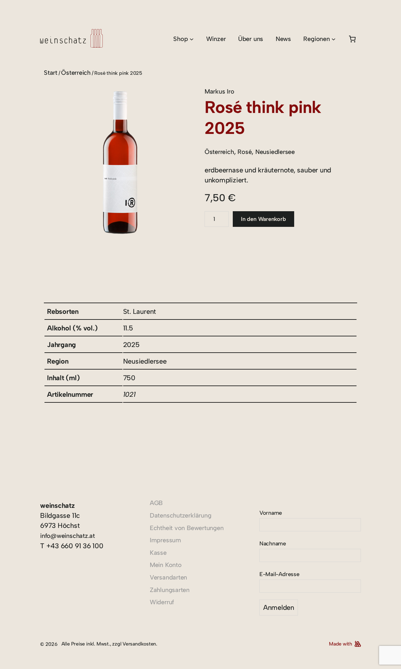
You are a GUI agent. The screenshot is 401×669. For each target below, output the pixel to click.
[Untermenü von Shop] (192, 39)
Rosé (244, 152)
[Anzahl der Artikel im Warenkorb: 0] (352, 39)
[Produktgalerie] (120, 162)
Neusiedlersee (275, 152)
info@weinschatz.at (67, 535)
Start (50, 72)
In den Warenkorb (263, 219)
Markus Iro (219, 91)
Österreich (76, 72)
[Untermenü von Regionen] (333, 39)
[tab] (50, 268)
